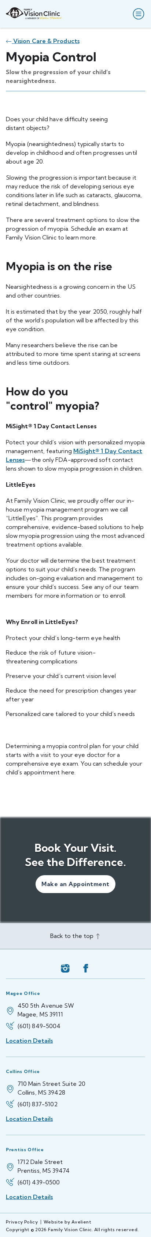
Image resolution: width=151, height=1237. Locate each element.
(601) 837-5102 (38, 1104)
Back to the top (72, 935)
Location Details (29, 1040)
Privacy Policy (22, 1222)
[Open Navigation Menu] (137, 14)
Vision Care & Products (46, 41)
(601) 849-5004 (39, 1026)
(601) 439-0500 (39, 1182)
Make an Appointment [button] (75, 884)
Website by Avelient (67, 1222)
